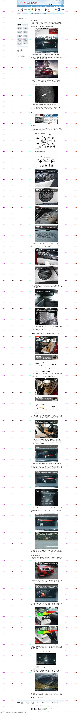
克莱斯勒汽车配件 (20, 35)
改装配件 (41, 6)
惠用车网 (32, 703)
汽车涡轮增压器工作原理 (20, 55)
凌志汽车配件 (25, 31)
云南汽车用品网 (54, 702)
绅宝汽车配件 (20, 43)
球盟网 (18, 712)
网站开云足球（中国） (36, 13)
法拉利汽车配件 (25, 43)
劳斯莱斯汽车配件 (20, 44)
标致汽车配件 (25, 40)
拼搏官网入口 (1, 712)
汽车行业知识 (55, 6)
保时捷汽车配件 (20, 28)
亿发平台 (26, 712)
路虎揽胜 (33, 107)
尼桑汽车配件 (20, 36)
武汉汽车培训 (48, 702)
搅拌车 (27, 702)
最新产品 (32, 6)
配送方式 (50, 6)
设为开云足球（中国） (57, 0)
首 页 (19, 6)
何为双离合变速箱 (19, 49)
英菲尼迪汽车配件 (20, 32)
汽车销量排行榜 (28, 703)
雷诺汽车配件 (20, 40)
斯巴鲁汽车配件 (20, 39)
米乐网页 (5, 712)
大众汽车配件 (25, 28)
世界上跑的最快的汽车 (20, 48)
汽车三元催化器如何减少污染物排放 (21, 56)
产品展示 (37, 6)
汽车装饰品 (22, 703)
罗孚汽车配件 (25, 32)
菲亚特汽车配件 (25, 39)
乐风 (34, 560)
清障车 (22, 702)
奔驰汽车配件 (20, 25)
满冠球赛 (16, 712)
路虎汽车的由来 (19, 51)
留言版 (46, 6)
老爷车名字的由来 (19, 50)
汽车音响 (56, 104)
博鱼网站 (21, 712)
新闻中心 (28, 6)
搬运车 (58, 702)
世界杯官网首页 (13, 712)
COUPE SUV (41, 23)
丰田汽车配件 (25, 35)
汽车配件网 (40, 697)
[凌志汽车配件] (49, 10)
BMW (46, 22)
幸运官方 (23, 712)
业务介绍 (23, 6)
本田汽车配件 (25, 36)
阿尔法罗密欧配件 (20, 31)
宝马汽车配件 (25, 25)
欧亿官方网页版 (8, 712)
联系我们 (63, 0)
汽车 (45, 26)
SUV (31, 23)
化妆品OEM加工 (39, 702)
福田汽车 (43, 702)
